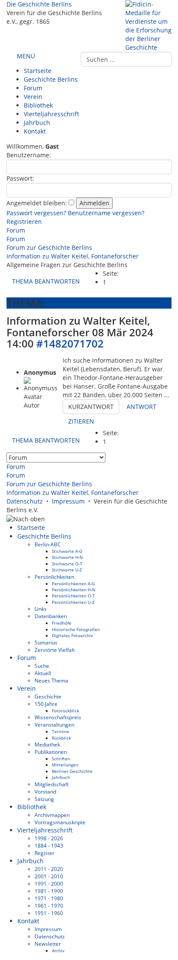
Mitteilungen (65, 765)
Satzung (44, 798)
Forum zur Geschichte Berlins (49, 247)
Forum (33, 88)
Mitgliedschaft (52, 784)
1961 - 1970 (49, 905)
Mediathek (47, 744)
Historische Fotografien (76, 629)
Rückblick (61, 738)
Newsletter (48, 943)
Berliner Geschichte (72, 771)
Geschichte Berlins (51, 79)
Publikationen (51, 751)
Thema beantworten (46, 281)
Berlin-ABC (48, 544)
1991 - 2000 (49, 883)
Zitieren (81, 421)
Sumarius (46, 642)
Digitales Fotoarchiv (72, 635)
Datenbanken (51, 615)
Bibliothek (38, 105)
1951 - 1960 (49, 912)
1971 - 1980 (49, 898)
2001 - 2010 (49, 876)
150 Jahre (46, 703)
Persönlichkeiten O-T (73, 596)
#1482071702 (70, 343)
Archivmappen (52, 814)
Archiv (58, 950)
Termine (60, 731)
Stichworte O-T (67, 564)
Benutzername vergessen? (106, 213)
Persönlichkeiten (54, 576)
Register (44, 852)
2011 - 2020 (49, 868)
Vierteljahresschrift (51, 114)
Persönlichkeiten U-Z (73, 602)
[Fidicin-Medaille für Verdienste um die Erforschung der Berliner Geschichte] (148, 25)
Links (41, 608)
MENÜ (25, 56)
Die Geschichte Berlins (39, 4)
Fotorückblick (65, 711)
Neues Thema (51, 680)
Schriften (61, 759)
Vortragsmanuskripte (60, 822)
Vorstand (45, 791)
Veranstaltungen (54, 724)
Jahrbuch (37, 122)
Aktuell (43, 673)
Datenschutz (24, 501)
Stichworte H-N (67, 557)
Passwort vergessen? (36, 213)
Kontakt (35, 131)
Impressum (68, 501)
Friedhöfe (61, 623)
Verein (33, 96)
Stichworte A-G (67, 551)
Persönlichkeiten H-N (73, 590)
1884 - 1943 (49, 845)
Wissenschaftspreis (58, 717)
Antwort (141, 406)
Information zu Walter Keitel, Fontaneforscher (72, 256)
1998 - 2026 (49, 838)
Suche (42, 665)
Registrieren (24, 221)
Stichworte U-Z (67, 570)
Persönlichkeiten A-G (73, 583)
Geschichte (48, 696)
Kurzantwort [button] (91, 406)
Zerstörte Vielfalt (55, 649)
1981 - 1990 (49, 890)
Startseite (37, 71)
